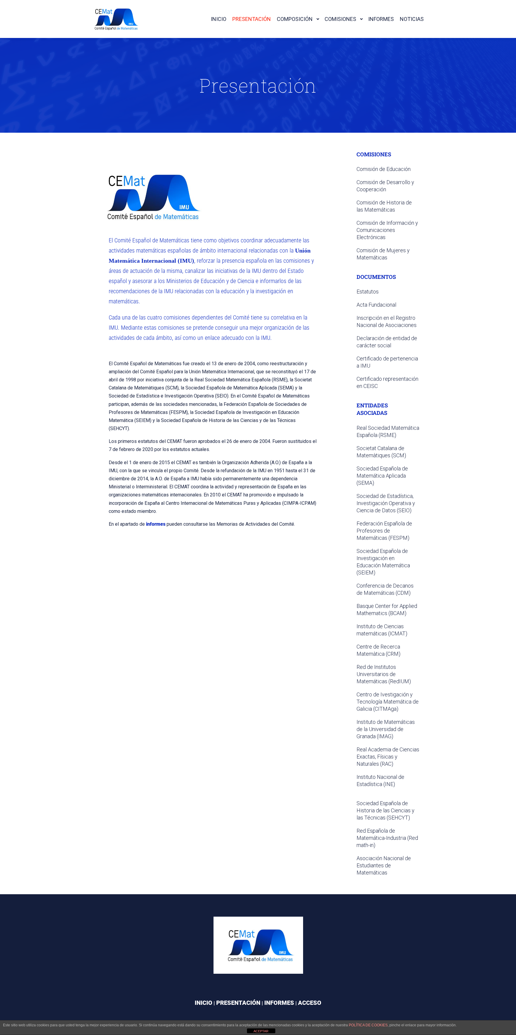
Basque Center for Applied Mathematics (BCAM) (387, 609)
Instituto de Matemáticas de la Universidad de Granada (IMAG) (386, 729)
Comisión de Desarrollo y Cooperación (385, 185)
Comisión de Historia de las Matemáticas (384, 206)
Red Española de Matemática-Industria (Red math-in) (387, 838)
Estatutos (368, 291)
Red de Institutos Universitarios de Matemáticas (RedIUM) (384, 674)
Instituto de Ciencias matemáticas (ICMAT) (382, 630)
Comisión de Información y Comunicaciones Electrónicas (387, 230)
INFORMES (279, 1002)
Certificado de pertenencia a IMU (387, 362)
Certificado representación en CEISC (387, 382)
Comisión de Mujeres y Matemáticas (383, 254)
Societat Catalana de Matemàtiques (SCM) (381, 451)
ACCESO (309, 1002)
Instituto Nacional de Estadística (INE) (380, 780)
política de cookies (368, 1025)
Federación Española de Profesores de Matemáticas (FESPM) (384, 530)
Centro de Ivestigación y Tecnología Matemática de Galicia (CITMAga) (388, 701)
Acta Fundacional (376, 305)
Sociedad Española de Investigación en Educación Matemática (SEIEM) (383, 562)
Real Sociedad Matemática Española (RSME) (388, 431)
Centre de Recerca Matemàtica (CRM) (378, 650)
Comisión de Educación (384, 169)
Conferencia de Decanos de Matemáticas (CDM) (385, 589)
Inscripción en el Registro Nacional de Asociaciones (387, 321)
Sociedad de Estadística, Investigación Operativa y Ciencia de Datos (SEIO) (386, 503)
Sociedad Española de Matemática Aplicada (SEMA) (382, 475)
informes (155, 524)
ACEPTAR (261, 1031)
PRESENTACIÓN (238, 1002)
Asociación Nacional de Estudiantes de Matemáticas (384, 865)
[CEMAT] (115, 19)
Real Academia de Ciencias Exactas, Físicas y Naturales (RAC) (388, 756)
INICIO (203, 1002)
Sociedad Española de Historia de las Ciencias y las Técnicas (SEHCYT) (385, 810)
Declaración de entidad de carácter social (387, 341)
